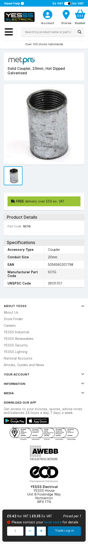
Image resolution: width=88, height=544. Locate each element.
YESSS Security (16, 345)
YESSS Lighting (15, 352)
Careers (10, 325)
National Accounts (18, 358)
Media (9, 393)
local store (53, 522)
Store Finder (13, 319)
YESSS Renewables (19, 339)
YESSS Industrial (16, 332)
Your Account (16, 374)
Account (47, 23)
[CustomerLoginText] (47, 13)
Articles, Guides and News (24, 365)
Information (14, 384)
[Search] (79, 32)
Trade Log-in (64, 530)
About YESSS (15, 306)
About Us (11, 312)
